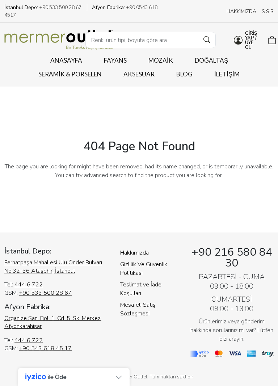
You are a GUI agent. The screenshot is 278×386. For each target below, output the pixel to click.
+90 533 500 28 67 (45, 293)
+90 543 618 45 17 (45, 348)
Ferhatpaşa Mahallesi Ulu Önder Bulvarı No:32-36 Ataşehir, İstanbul (53, 266)
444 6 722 (28, 285)
